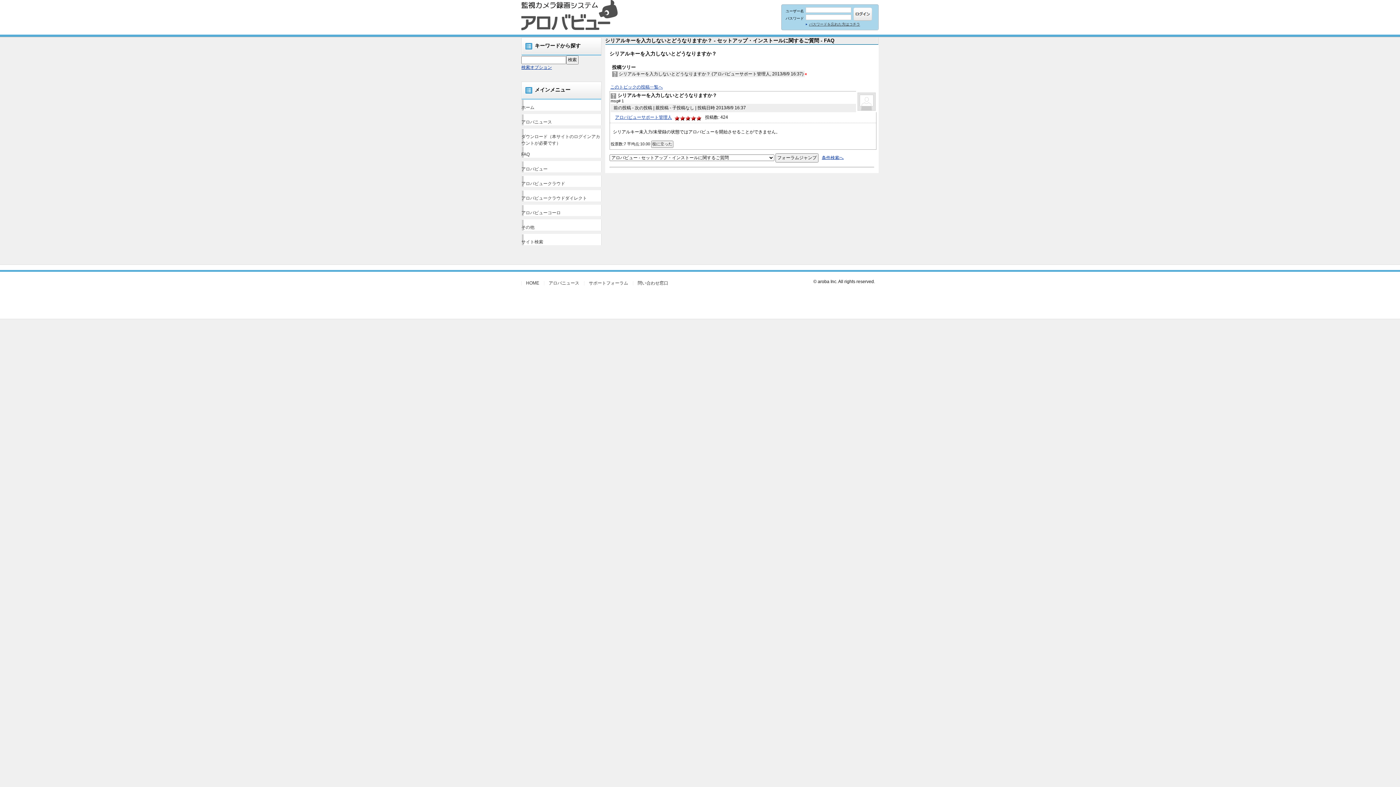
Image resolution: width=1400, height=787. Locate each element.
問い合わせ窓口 (653, 283)
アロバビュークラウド (543, 183)
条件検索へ (833, 157)
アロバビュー (534, 169)
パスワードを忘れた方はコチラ (834, 24)
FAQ (525, 154)
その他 (527, 227)
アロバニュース (536, 122)
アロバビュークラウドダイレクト (554, 198)
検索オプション (536, 67)
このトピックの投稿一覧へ (636, 87)
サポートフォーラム (608, 283)
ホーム (527, 107)
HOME (532, 283)
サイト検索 (532, 241)
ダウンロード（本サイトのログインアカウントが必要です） (560, 140)
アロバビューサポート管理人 (643, 117)
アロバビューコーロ (541, 212)
